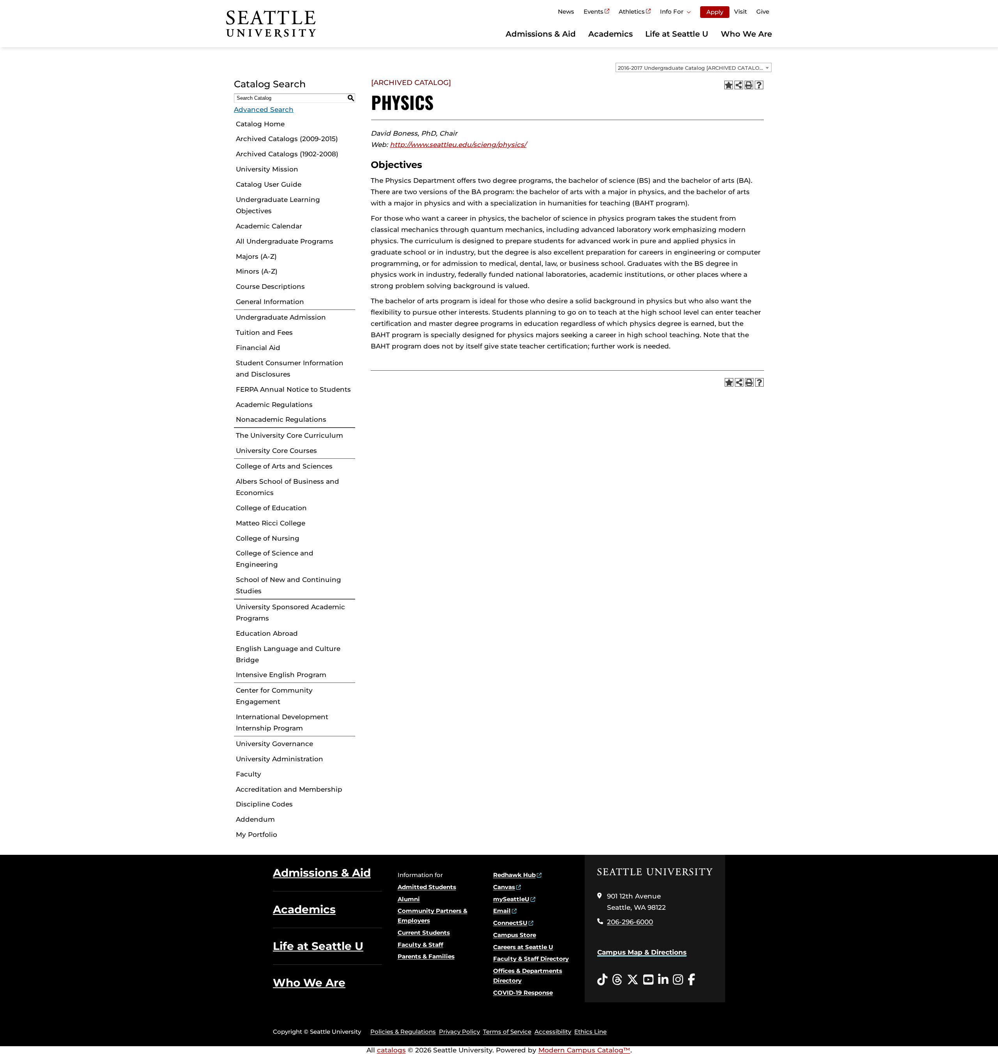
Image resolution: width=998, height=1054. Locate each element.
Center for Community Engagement (274, 696)
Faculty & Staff (420, 944)
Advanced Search (264, 109)
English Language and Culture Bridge (288, 654)
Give (762, 11)
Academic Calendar (269, 226)
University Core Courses (276, 450)
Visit (740, 11)
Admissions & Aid (541, 34)
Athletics (632, 11)
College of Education (271, 508)
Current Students (424, 932)
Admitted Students (427, 887)
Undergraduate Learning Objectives (278, 205)
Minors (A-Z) (257, 271)
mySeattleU (511, 899)
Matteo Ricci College (270, 523)
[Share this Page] (738, 85)
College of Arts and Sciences (284, 466)
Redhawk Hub (514, 875)
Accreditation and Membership (289, 789)
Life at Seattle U (676, 34)
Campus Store (514, 935)
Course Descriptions (270, 286)
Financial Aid (258, 348)
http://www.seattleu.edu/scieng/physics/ (458, 145)
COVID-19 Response (523, 992)
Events (593, 11)
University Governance (274, 744)
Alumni (409, 899)
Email (502, 910)
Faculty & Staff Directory (531, 958)
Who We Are (746, 34)
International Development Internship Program (282, 722)
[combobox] (694, 67)
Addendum (255, 819)
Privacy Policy (459, 1031)
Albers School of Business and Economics (287, 487)
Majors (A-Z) (256, 256)
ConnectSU (510, 923)
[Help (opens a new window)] (759, 85)
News (566, 11)
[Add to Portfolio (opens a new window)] (728, 85)
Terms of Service (507, 1031)
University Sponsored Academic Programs (290, 612)
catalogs (391, 1050)
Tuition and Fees (264, 332)
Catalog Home (260, 124)
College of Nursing (267, 538)
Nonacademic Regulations (281, 419)
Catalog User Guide (268, 184)
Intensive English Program (281, 675)
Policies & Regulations (403, 1031)
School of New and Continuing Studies (288, 585)
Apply (714, 12)
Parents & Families (426, 956)
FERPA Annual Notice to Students (293, 389)
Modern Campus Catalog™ (584, 1050)
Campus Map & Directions (642, 952)
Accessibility (552, 1031)
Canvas (504, 887)
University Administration (279, 759)
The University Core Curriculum (289, 435)
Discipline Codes (264, 804)
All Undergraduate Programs (284, 241)
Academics (610, 34)
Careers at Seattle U (523, 947)
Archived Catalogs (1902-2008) (287, 154)
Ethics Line (590, 1031)
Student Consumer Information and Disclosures (289, 368)
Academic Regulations (274, 405)
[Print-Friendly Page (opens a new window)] (749, 85)
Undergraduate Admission (281, 317)
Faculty (248, 774)
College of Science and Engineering (274, 558)
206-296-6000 (630, 922)
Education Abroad (267, 633)
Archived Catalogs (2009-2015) (287, 139)
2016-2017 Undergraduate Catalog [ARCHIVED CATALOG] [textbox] (691, 68)
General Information (270, 302)
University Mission (267, 169)
